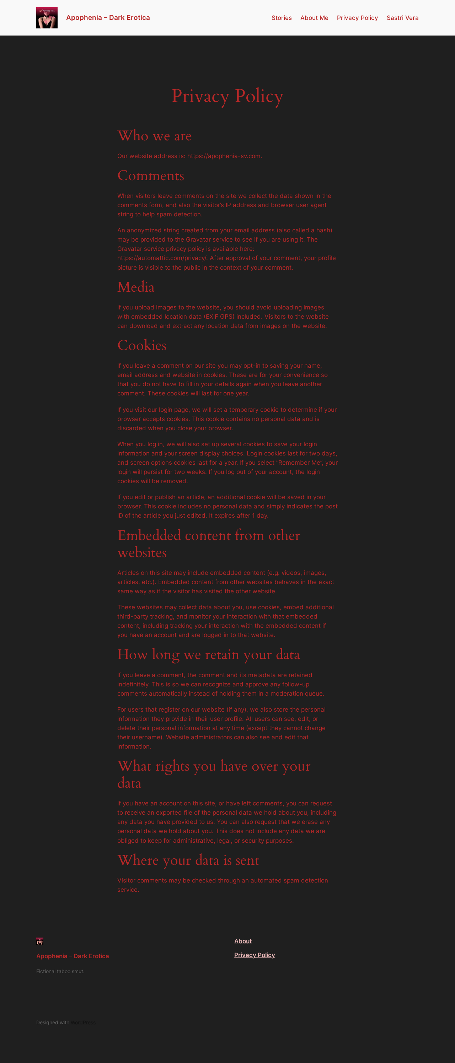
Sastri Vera (403, 17)
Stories (282, 17)
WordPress (83, 1022)
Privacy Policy (357, 17)
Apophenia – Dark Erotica (108, 17)
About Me (314, 17)
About (243, 941)
